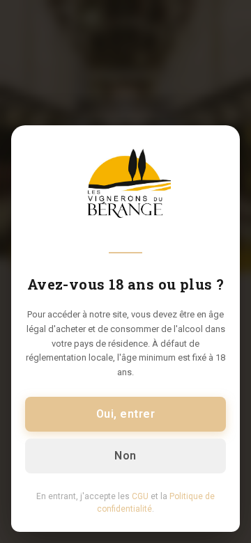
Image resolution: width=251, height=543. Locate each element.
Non (125, 455)
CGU (140, 496)
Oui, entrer (125, 413)
